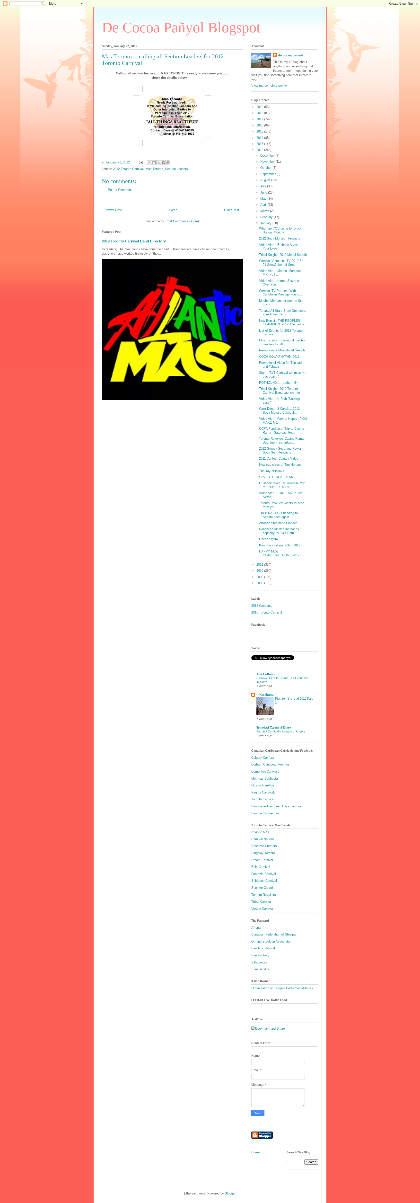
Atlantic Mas (260, 832)
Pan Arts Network (263, 948)
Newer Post (113, 210)
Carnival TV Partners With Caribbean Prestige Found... (280, 292)
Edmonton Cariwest (265, 771)
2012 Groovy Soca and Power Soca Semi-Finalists (280, 450)
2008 (260, 583)
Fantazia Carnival (263, 874)
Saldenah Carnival (264, 880)
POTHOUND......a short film (278, 382)
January (266, 223)
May (263, 198)
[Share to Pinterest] (168, 162)
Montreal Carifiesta (264, 778)
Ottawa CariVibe (262, 785)
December (268, 155)
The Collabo (265, 674)
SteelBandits (260, 969)
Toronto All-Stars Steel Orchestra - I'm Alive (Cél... (282, 312)
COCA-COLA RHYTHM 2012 (279, 356)
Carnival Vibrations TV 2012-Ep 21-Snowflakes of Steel (281, 263)
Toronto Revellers (263, 895)
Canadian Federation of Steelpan (274, 934)
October (266, 167)
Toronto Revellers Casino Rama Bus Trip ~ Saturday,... (281, 440)
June (264, 192)
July (263, 186)
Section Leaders (176, 169)
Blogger (230, 1193)
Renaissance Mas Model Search (282, 350)
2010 (260, 570)
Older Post (231, 210)
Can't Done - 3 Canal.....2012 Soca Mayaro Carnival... (279, 410)
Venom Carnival (262, 908)
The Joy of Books (271, 471)
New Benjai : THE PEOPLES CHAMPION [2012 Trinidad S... (283, 322)
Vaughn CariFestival (265, 813)
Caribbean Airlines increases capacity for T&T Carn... (279, 531)
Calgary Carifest (262, 757)
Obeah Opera (268, 539)
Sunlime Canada (262, 888)
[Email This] (149, 162)
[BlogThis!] (154, 162)
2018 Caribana (261, 605)
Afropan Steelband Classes (278, 523)
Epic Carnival (260, 867)
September (268, 174)
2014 (260, 138)
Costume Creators (264, 846)
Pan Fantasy (260, 955)
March (265, 211)
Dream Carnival (262, 860)
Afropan (256, 927)
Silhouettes (259, 962)
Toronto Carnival (262, 799)
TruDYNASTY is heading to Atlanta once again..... (278, 515)
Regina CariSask (263, 792)
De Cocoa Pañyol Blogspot (181, 27)
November (268, 161)
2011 (260, 564)
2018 (260, 113)
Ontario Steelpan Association (271, 941)
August (265, 180)
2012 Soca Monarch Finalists (279, 238)
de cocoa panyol (290, 55)
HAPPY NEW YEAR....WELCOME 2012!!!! (281, 553)
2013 (260, 144)
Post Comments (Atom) (182, 221)
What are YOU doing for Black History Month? (280, 230)
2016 (260, 125)
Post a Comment (120, 190)
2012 (260, 150)
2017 (260, 119)
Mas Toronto (154, 169)
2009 (260, 577)
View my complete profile (269, 85)
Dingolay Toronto (263, 853)
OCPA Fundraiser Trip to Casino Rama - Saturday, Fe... (281, 430)
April (264, 204)
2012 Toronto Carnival (128, 169)
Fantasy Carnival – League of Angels (280, 731)
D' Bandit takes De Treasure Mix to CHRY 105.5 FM (282, 485)
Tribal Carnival (261, 901)
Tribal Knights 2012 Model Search (283, 255)
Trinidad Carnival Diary (273, 727)
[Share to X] (158, 162)
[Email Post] (140, 162)
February (267, 217)
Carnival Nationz (262, 839)
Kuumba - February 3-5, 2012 (279, 545)
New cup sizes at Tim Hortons (280, 464)
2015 (260, 131)
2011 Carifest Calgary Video (278, 458)
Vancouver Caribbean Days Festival (276, 806)
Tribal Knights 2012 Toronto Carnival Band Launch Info (279, 390)
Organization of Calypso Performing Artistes (282, 988)
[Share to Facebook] (163, 162)
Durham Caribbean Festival (270, 764)
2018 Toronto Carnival (266, 612)
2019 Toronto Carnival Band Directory (134, 241)
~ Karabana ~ (266, 694)
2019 (260, 107)
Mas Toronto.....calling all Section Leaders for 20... (282, 342)
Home (173, 210)
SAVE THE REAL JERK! (276, 477)
